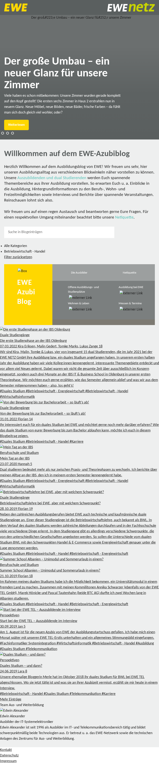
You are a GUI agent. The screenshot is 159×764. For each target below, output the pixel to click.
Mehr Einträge (10, 700)
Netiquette (124, 217)
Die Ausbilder (79, 272)
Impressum (8, 761)
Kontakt (6, 750)
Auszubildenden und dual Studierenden (51, 178)
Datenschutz (9, 756)
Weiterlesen (16, 125)
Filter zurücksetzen (18, 257)
